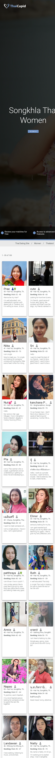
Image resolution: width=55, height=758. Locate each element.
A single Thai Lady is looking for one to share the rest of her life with (40, 586)
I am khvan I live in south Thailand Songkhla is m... (14, 582)
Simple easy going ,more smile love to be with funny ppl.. (40, 643)
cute (33, 289)
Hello (32, 354)
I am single (8, 354)
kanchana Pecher (39, 402)
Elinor (34, 516)
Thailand (50, 243)
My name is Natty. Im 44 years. (41, 752)
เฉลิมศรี (9, 517)
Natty (33, 743)
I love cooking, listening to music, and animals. (13, 754)
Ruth (33, 573)
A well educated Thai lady (39, 582)
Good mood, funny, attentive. (41, 700)
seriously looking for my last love (41, 525)
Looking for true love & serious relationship (41, 298)
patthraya (10, 573)
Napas (8, 686)
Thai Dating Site (22, 243)
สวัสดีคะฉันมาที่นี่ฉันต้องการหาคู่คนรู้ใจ (41, 470)
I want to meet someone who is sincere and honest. (14, 526)
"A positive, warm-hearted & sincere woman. (14, 695)
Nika (7, 345)
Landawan (10, 743)
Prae (7, 289)
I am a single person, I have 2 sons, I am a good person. (14, 530)
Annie (7, 629)
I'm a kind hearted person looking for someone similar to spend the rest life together (14, 701)
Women (37, 243)
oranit (34, 629)
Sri (32, 345)
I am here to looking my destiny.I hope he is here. (41, 638)
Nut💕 (8, 402)
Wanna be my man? (11, 298)
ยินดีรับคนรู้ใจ (35, 697)
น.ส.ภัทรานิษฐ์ (39, 687)
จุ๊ (31, 460)
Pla (6, 459)
